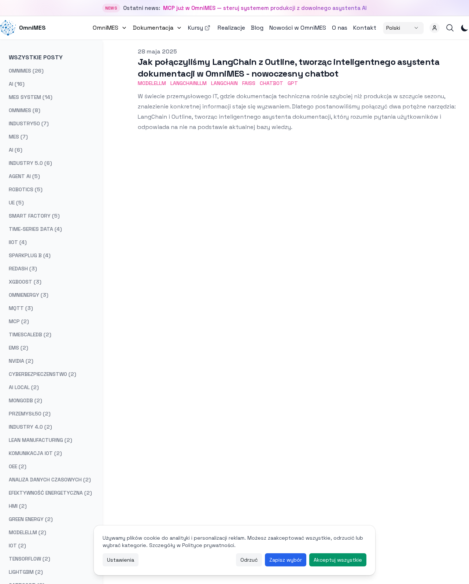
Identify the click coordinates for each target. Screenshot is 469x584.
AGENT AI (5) (24, 176)
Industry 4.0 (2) (30, 427)
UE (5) (16, 202)
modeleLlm (152, 83)
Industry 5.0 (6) (30, 163)
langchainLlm (188, 83)
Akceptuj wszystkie (338, 560)
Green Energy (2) (31, 519)
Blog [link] (257, 28)
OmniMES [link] (32, 28)
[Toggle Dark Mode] (464, 27)
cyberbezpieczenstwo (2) (42, 374)
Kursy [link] (195, 28)
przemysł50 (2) (30, 413)
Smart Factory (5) (34, 215)
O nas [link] (339, 28)
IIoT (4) (18, 242)
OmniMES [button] (105, 28)
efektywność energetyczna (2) (50, 492)
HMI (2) (18, 506)
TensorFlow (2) (29, 558)
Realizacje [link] (231, 28)
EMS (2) (18, 347)
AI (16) (17, 84)
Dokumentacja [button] (153, 28)
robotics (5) (26, 189)
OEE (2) (17, 466)
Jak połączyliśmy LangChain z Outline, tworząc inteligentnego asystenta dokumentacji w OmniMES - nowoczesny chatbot (288, 67)
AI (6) (15, 150)
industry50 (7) (29, 123)
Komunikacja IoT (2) (35, 453)
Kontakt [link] (364, 28)
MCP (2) (19, 321)
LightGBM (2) (26, 572)
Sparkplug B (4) (30, 255)
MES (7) (18, 136)
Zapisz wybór (285, 560)
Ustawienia (120, 560)
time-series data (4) (35, 229)
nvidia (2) (21, 361)
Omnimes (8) (24, 110)
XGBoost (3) (25, 281)
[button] (434, 28)
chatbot (271, 83)
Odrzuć (249, 560)
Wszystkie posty (36, 57)
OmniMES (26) (26, 70)
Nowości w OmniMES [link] (297, 28)
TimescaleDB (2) (30, 334)
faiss (248, 83)
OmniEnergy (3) (28, 295)
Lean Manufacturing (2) (40, 440)
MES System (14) (30, 97)
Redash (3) (23, 268)
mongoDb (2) (25, 400)
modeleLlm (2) (27, 532)
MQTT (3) (21, 308)
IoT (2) (17, 545)
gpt (293, 83)
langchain (224, 83)
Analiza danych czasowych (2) (50, 479)
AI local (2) (24, 387)
